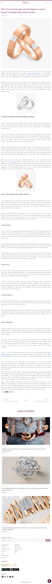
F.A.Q (3, 553)
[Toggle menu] (1, 2)
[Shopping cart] (47, 2)
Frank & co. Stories (18, 549)
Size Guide (4, 551)
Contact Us (4, 547)
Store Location (17, 547)
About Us (16, 551)
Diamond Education (5, 549)
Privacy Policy (4, 557)
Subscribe (48, 540)
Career (15, 553)
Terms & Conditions (5, 555)
